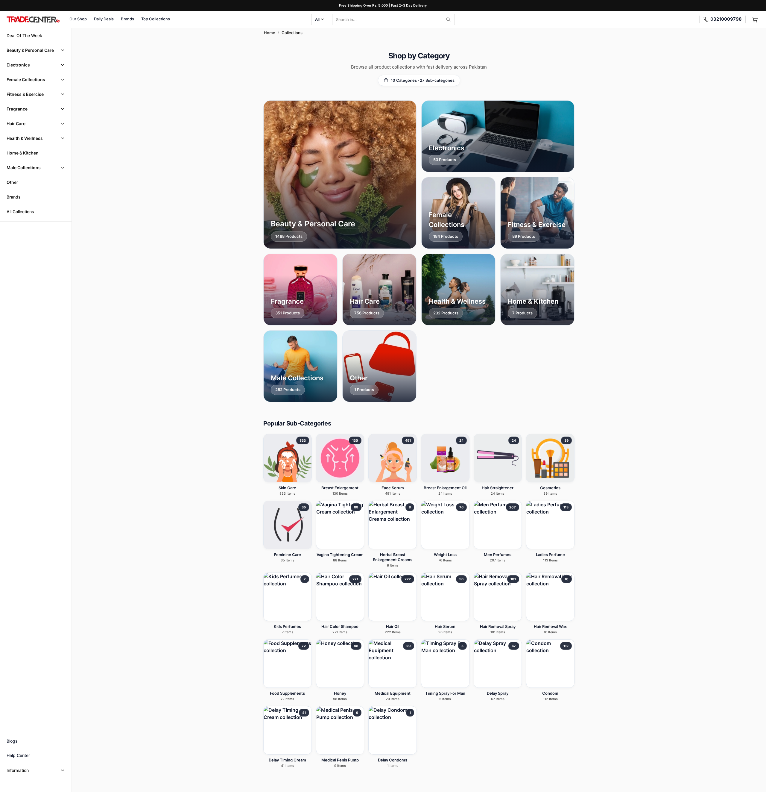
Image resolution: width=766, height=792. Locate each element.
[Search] (448, 19)
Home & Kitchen (23, 152)
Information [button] (18, 770)
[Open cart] (754, 19)
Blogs (12, 740)
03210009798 (726, 19)
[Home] (33, 19)
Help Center (18, 755)
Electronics (18, 64)
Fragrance (17, 108)
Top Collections (155, 18)
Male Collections (24, 167)
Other (12, 182)
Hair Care (16, 123)
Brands (127, 18)
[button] (36, 50)
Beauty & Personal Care (30, 50)
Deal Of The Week (24, 35)
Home (269, 32)
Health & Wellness (25, 138)
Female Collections (26, 79)
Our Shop (78, 18)
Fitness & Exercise (25, 94)
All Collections (20, 211)
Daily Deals (104, 18)
